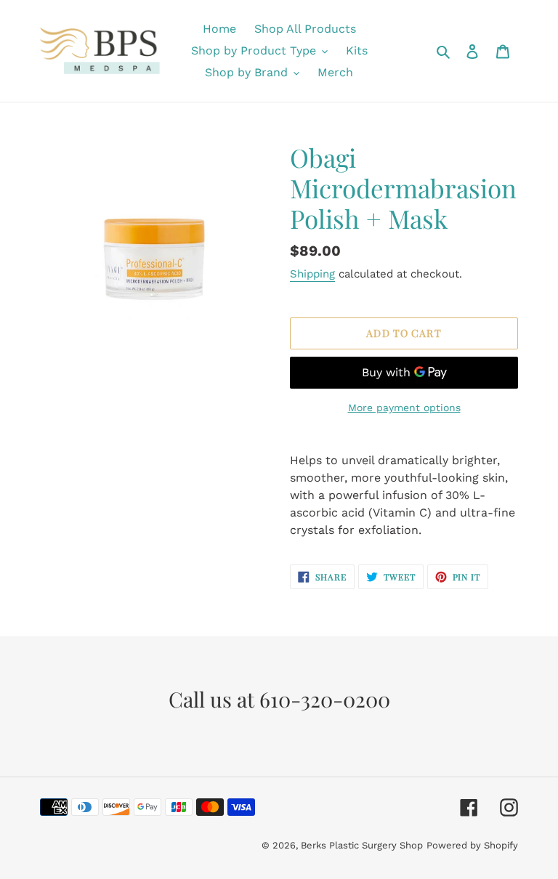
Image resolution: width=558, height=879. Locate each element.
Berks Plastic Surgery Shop (362, 845)
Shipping (312, 273)
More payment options (404, 407)
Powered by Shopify (472, 845)
